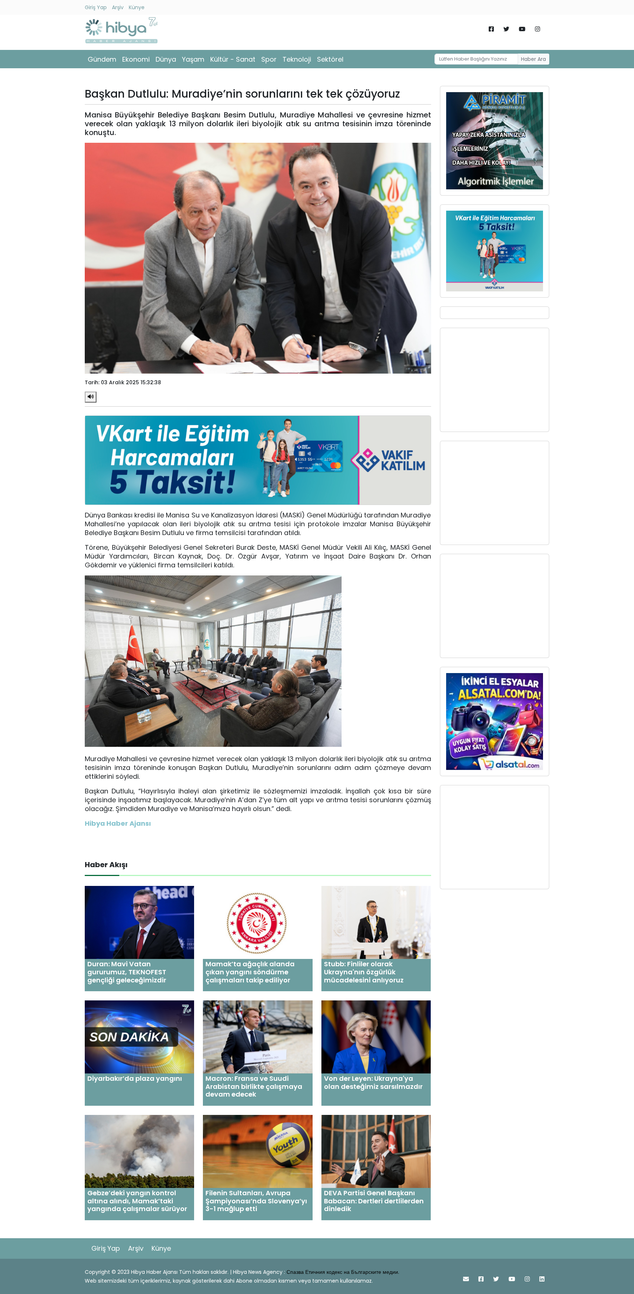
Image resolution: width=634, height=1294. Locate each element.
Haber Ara (533, 59)
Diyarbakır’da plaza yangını (134, 1078)
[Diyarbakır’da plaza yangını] (139, 1036)
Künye (137, 7)
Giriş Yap (96, 7)
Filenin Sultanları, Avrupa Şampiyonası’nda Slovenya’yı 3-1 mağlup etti (256, 1200)
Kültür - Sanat (232, 59)
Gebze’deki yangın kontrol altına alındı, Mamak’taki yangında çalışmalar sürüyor (137, 1200)
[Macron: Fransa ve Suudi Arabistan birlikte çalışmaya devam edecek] (257, 1036)
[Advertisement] (494, 380)
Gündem (102, 59)
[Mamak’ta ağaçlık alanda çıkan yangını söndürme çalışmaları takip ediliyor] (257, 922)
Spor (269, 59)
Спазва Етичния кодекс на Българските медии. (343, 1272)
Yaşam (193, 59)
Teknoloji (297, 59)
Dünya (166, 59)
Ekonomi (136, 59)
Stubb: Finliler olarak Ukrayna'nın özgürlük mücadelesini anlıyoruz (364, 971)
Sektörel (330, 59)
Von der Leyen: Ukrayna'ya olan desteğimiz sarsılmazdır (373, 1082)
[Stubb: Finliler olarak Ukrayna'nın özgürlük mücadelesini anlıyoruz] (376, 922)
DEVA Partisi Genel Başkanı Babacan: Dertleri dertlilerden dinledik (374, 1200)
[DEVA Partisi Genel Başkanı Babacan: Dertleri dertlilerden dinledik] (376, 1151)
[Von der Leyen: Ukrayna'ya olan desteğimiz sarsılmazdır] (376, 1036)
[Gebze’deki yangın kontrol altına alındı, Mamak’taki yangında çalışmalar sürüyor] (139, 1151)
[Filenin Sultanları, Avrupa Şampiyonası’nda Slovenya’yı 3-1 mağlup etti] (257, 1151)
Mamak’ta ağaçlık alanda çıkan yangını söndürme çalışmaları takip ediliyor (250, 971)
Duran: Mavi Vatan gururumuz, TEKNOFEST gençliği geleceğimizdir (126, 971)
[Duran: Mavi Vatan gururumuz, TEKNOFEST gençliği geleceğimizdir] (139, 922)
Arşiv (118, 7)
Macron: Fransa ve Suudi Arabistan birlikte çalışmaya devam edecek (253, 1086)
